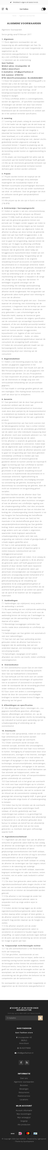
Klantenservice (24, 1096)
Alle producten (24, 1124)
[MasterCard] (28, 1133)
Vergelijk (24, 1121)
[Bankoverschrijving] (13, 1133)
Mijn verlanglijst (24, 1117)
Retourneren (24, 1092)
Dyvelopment (28, 1141)
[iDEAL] (20, 1133)
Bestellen (24, 1085)
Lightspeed (41, 1139)
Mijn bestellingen (24, 1114)
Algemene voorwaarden (24, 1082)
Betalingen (24, 1089)
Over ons (24, 1078)
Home (14, 16)
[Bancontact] (35, 1133)
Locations (24, 1099)
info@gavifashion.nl (25, 1053)
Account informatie (24, 1110)
